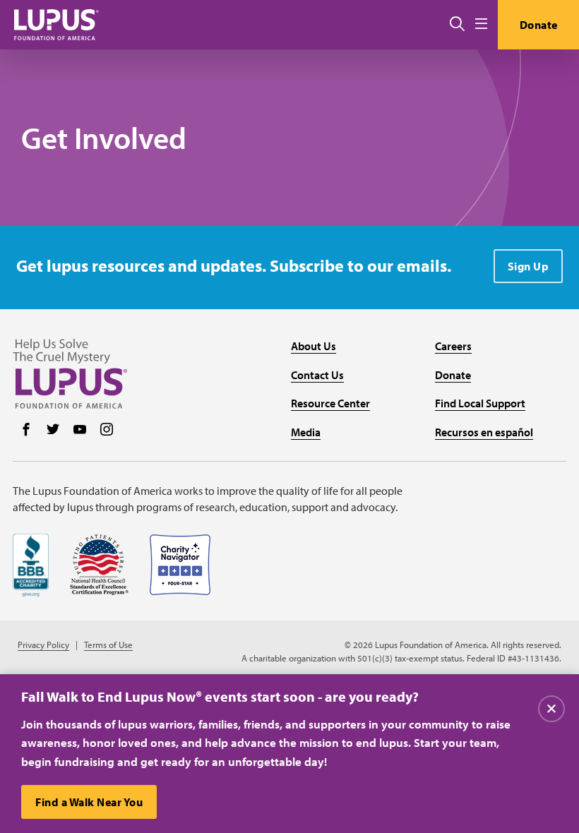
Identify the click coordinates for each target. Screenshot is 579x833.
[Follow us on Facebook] (26, 430)
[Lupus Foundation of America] (56, 24)
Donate (539, 25)
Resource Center (330, 403)
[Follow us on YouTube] (79, 430)
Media (306, 432)
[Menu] (481, 24)
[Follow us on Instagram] (106, 430)
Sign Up (528, 266)
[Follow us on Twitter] (53, 430)
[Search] (457, 24)
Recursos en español (484, 432)
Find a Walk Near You (89, 802)
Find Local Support (480, 403)
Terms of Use (108, 645)
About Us (313, 346)
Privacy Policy (43, 645)
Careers (453, 346)
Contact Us (317, 375)
